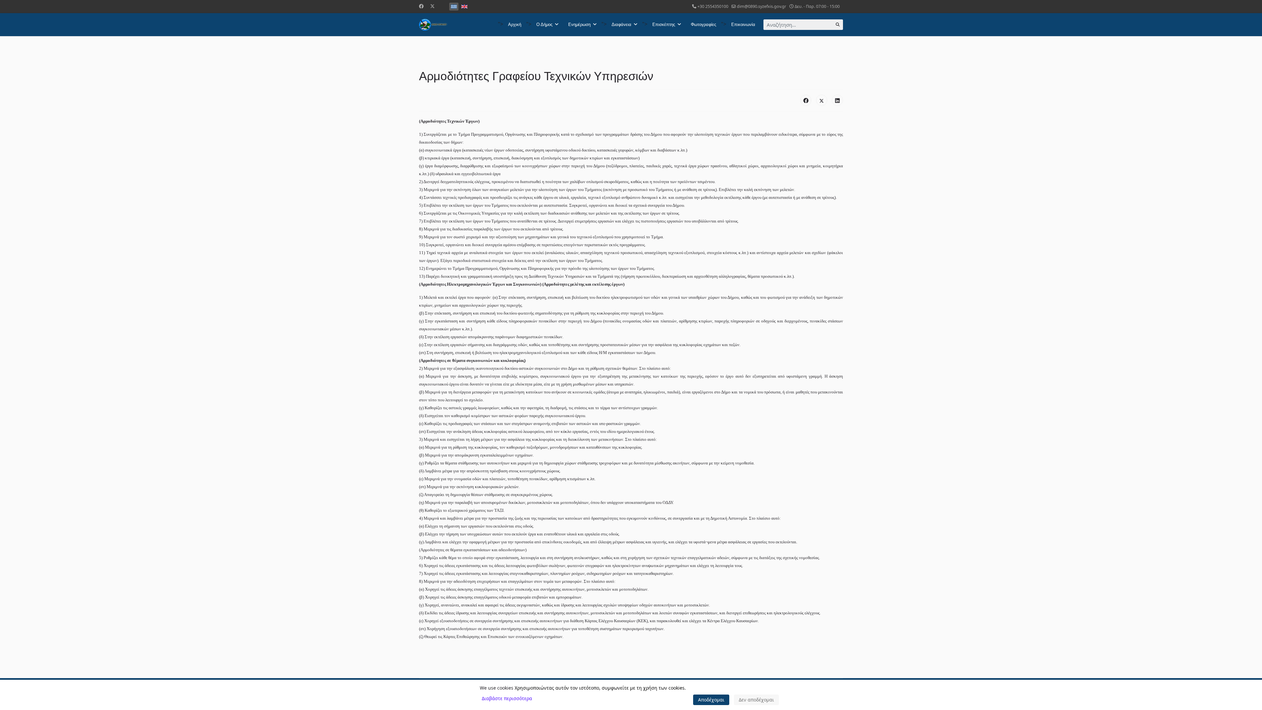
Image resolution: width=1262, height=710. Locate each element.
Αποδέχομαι (711, 700)
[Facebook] (421, 6)
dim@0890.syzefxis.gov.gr (761, 6)
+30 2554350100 (712, 6)
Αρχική (514, 24)
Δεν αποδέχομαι (756, 700)
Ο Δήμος (544, 24)
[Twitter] (432, 6)
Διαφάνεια (621, 24)
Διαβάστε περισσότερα (507, 698)
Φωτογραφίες (703, 24)
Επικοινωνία (743, 24)
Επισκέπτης (663, 24)
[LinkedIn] (837, 100)
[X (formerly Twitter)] (821, 100)
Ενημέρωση (579, 24)
